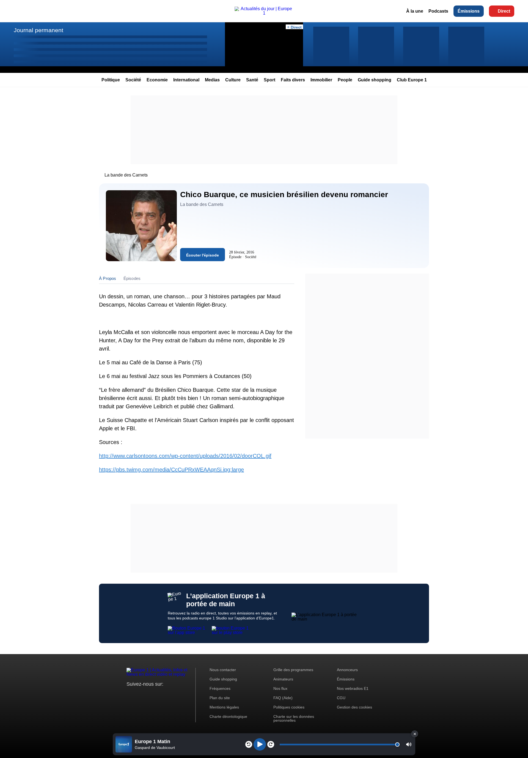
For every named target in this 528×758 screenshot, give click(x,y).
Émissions (469, 11)
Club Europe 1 (412, 80)
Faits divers (293, 80)
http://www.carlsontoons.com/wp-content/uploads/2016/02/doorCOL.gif (185, 456)
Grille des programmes (293, 670)
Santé (252, 80)
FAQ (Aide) (283, 698)
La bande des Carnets (126, 175)
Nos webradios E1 (353, 688)
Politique (110, 80)
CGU (341, 698)
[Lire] (260, 744)
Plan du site (220, 698)
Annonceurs (347, 670)
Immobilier (321, 80)
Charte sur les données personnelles (293, 718)
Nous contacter (223, 670)
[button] (409, 744)
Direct (504, 11)
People (345, 80)
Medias (212, 80)
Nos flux (280, 688)
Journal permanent (38, 30)
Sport (269, 80)
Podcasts (438, 11)
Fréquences (220, 688)
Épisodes (132, 278)
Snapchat (167, 694)
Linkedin (176, 694)
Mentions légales (224, 707)
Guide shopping (374, 80)
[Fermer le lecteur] (414, 734)
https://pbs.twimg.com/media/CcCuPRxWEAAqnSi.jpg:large (171, 470)
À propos (107, 278)
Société (133, 80)
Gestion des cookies (354, 707)
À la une (414, 11)
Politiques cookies (288, 707)
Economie (157, 80)
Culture (233, 80)
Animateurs (283, 679)
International (186, 80)
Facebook (148, 694)
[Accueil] (264, 13)
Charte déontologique (228, 716)
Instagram (139, 694)
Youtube (158, 694)
